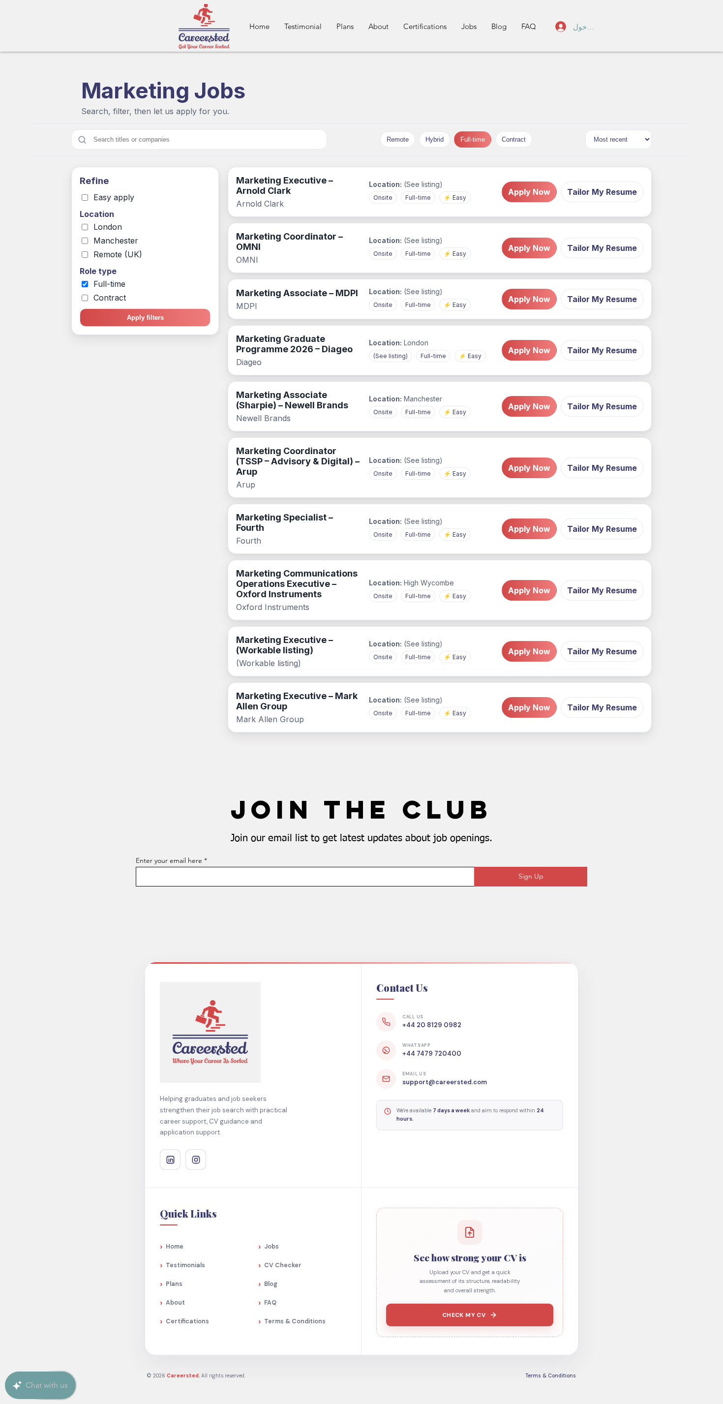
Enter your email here (169, 860)
